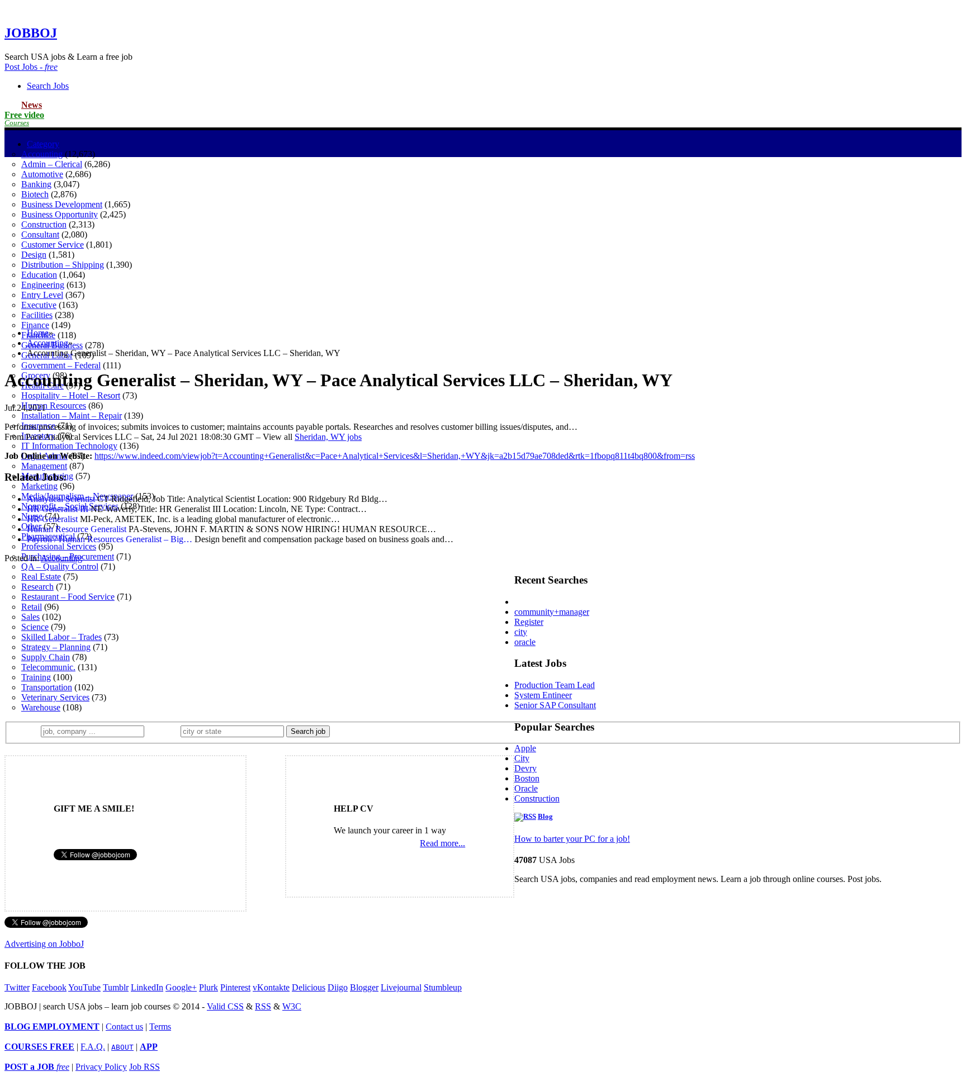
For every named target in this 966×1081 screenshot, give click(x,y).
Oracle (526, 788)
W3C (291, 1006)
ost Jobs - (31, 67)
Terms (160, 1026)
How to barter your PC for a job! (572, 838)
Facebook (49, 987)
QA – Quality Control (59, 566)
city (520, 632)
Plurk (208, 987)
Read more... (442, 843)
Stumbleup (443, 987)
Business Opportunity (59, 214)
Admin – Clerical (51, 164)
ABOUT (122, 1047)
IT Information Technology (69, 446)
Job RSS (144, 1066)
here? (164, 731)
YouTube (84, 987)
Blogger (364, 987)
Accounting (42, 154)
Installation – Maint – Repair (71, 415)
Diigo (338, 987)
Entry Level (42, 295)
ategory (43, 144)
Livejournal (401, 987)
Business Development (61, 204)
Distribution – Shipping (62, 264)
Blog (545, 817)
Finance (35, 325)
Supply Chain (45, 657)
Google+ (181, 987)
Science (35, 627)
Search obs (48, 86)
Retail (31, 606)
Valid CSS (225, 1006)
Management (44, 466)
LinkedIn (147, 987)
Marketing (39, 486)
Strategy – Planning (56, 647)
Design (33, 254)
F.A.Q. (92, 1046)
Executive (38, 305)
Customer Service (52, 244)
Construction (44, 224)
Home (38, 333)
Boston (526, 778)
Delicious (308, 987)
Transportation (46, 687)
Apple (525, 748)
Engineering (42, 285)
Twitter (17, 987)
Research (37, 586)
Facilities (37, 315)
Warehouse (40, 707)
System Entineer (543, 695)
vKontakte (271, 987)
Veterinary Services (55, 697)
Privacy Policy (101, 1066)
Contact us (124, 1026)
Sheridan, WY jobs (328, 437)
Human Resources (53, 405)
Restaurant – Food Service (68, 596)
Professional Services (58, 546)
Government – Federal (61, 365)
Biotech (35, 194)
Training (36, 677)
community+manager (551, 612)
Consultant (40, 234)
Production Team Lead (554, 685)
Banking (36, 184)
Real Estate (41, 576)
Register (528, 622)
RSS (263, 1006)
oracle (525, 642)
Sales (30, 617)
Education (39, 274)
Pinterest (235, 987)
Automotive (42, 174)
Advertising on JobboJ (44, 944)
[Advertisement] (483, 241)
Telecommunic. (48, 667)
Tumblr (116, 987)
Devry (525, 768)
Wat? (27, 731)
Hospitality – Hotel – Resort (70, 395)
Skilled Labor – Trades (61, 637)
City (521, 758)
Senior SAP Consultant (555, 705)
